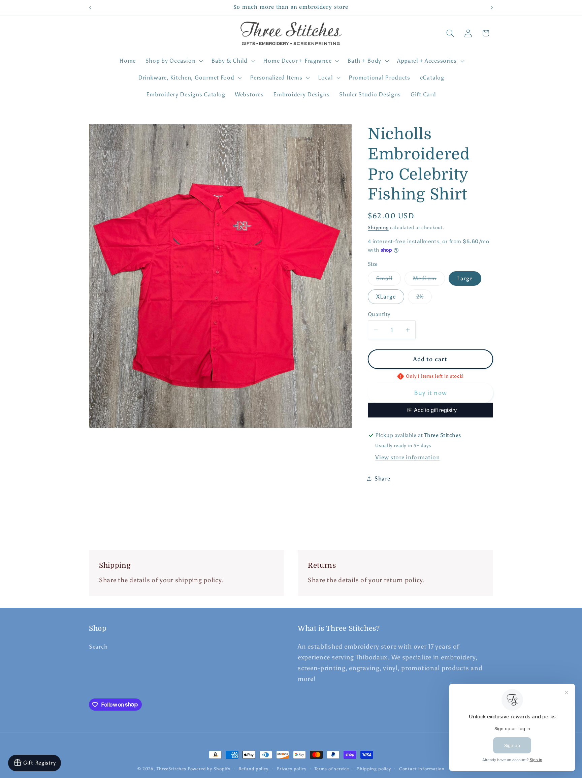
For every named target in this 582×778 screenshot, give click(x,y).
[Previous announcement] (90, 7)
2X (424, 298)
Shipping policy (374, 768)
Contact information (422, 768)
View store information (407, 457)
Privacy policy (291, 768)
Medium (429, 280)
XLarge (386, 296)
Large (465, 278)
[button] (173, 61)
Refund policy (253, 768)
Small (388, 280)
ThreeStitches (171, 768)
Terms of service (332, 768)
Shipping (378, 227)
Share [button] (382, 478)
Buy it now (430, 393)
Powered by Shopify (209, 768)
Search (98, 646)
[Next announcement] (491, 7)
